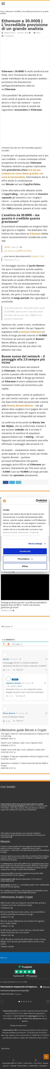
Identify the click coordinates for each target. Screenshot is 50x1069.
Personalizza (23, 559)
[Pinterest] (22, 1060)
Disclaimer (43, 1066)
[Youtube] (27, 1060)
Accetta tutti (25, 551)
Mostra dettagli (35, 544)
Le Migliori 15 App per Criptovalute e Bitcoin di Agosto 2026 (24, 756)
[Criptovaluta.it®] (25, 3)
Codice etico (27, 1063)
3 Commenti (8, 36)
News (38, 33)
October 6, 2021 (37, 256)
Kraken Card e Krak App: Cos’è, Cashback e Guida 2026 (23, 750)
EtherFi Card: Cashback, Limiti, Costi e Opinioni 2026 (21, 743)
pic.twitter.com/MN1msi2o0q (17, 250)
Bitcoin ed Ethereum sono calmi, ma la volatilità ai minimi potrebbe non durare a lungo (23, 913)
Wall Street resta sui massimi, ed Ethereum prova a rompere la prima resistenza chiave (23, 904)
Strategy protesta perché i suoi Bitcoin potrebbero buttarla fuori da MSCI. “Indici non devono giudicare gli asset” (24, 605)
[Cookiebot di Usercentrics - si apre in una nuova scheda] (36, 501)
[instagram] (30, 1060)
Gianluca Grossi (9, 33)
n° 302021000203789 (19, 1016)
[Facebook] (16, 1060)
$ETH (7, 247)
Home (2, 11)
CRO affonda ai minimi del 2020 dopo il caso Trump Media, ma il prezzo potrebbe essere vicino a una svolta (23, 941)
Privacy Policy (22, 1066)
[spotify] (33, 1060)
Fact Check (38, 1063)
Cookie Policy (33, 1066)
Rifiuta (25, 566)
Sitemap (13, 1066)
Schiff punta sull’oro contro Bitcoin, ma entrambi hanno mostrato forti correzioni (22, 931)
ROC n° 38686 (32, 1035)
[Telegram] (36, 1060)
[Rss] (13, 1060)
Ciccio (19, 686)
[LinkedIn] (24, 1060)
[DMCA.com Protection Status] (29, 1049)
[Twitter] (19, 1060)
